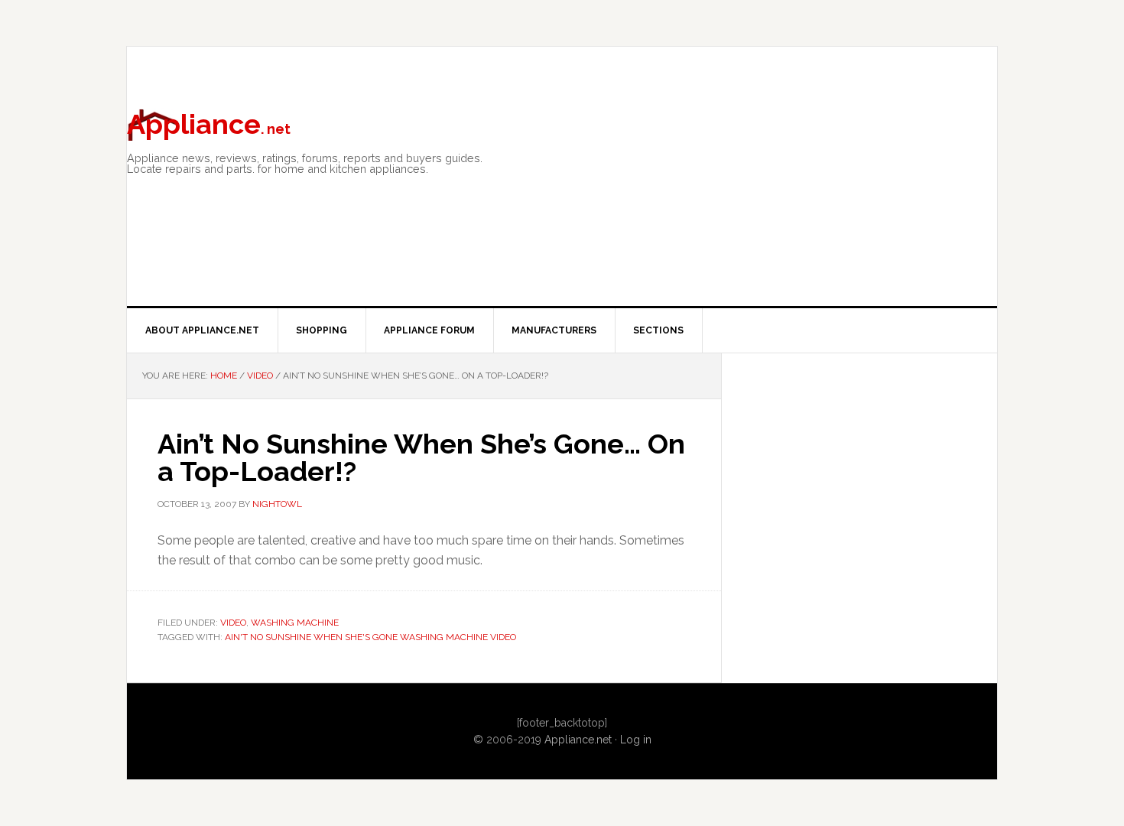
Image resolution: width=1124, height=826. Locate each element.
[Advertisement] (787, 216)
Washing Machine (295, 622)
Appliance (209, 124)
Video (233, 622)
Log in (635, 739)
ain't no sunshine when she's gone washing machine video (370, 637)
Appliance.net (578, 739)
